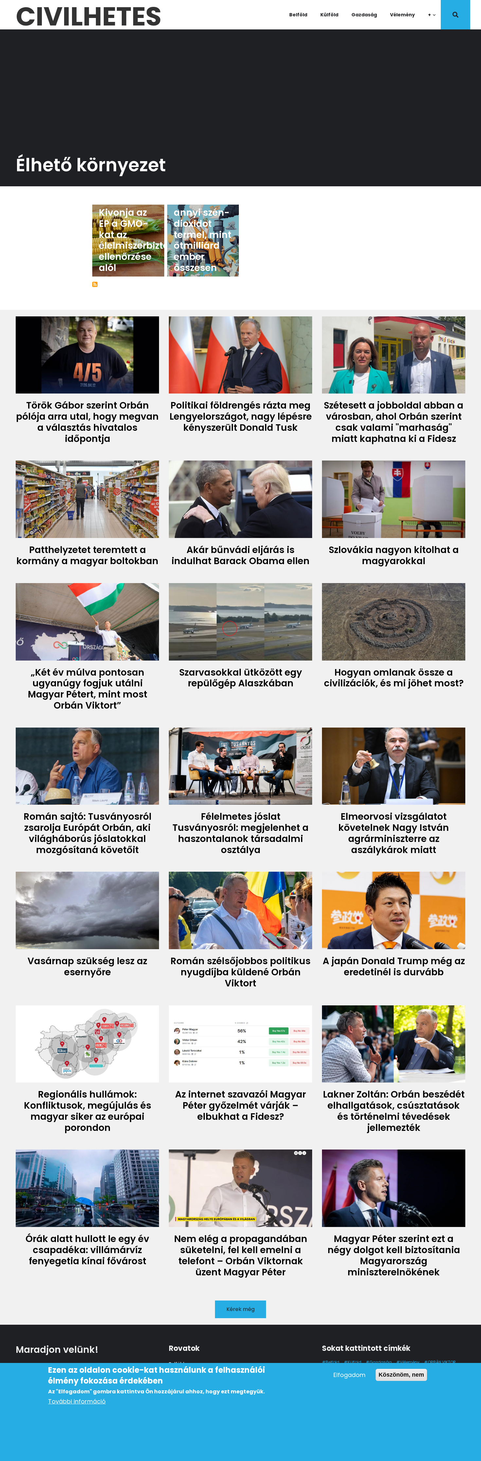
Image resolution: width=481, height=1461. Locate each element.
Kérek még (240, 1309)
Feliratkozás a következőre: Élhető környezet (95, 284)
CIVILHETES (88, 14)
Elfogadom (349, 1375)
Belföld (298, 14)
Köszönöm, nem (401, 1374)
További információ (77, 1402)
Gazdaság (364, 14)
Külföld (329, 14)
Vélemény (402, 14)
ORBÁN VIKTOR (442, 1362)
